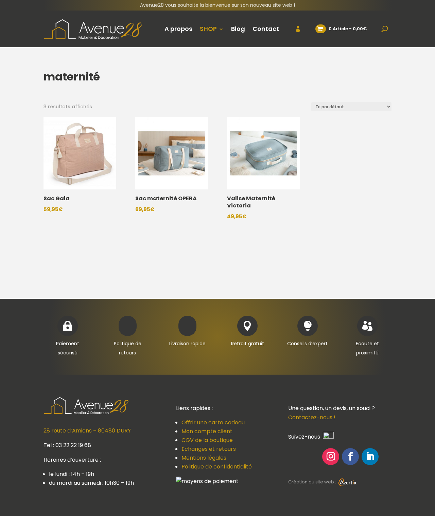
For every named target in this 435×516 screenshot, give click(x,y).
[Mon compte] (293, 29)
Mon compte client (206, 431)
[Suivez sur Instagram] (330, 456)
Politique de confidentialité (216, 467)
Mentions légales (203, 458)
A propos (178, 28)
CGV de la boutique (207, 440)
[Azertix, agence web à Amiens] (347, 482)
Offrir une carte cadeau (213, 422)
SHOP (208, 28)
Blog (238, 28)
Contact (266, 28)
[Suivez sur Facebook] (350, 456)
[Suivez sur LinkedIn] (370, 456)
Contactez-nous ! (311, 417)
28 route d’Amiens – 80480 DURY (87, 431)
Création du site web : (312, 482)
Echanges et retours (208, 449)
